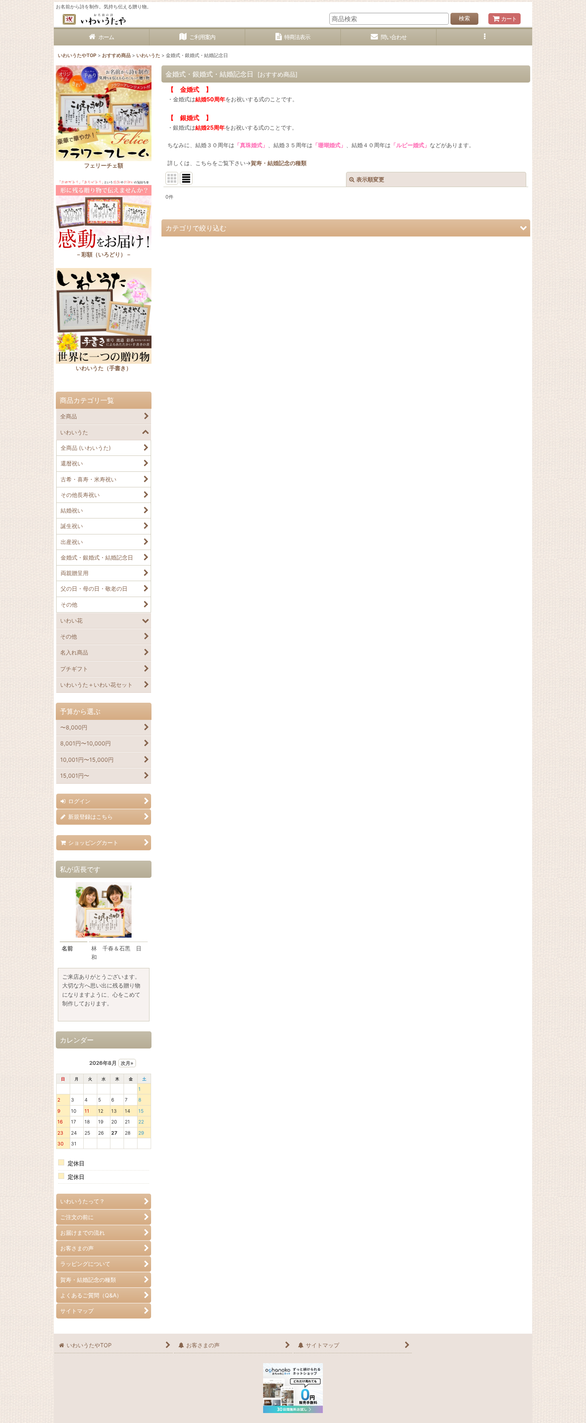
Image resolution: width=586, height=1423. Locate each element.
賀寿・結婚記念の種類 (279, 163)
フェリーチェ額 (103, 165)
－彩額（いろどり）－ (104, 254)
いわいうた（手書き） (104, 368)
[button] (484, 37)
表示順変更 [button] (370, 179)
